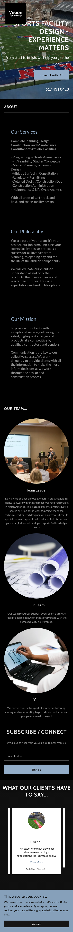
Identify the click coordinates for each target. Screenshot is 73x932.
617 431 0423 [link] (57, 89)
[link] (15, 4)
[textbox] (36, 756)
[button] (65, 4)
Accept (36, 923)
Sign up (36, 769)
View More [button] (36, 862)
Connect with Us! (51, 74)
